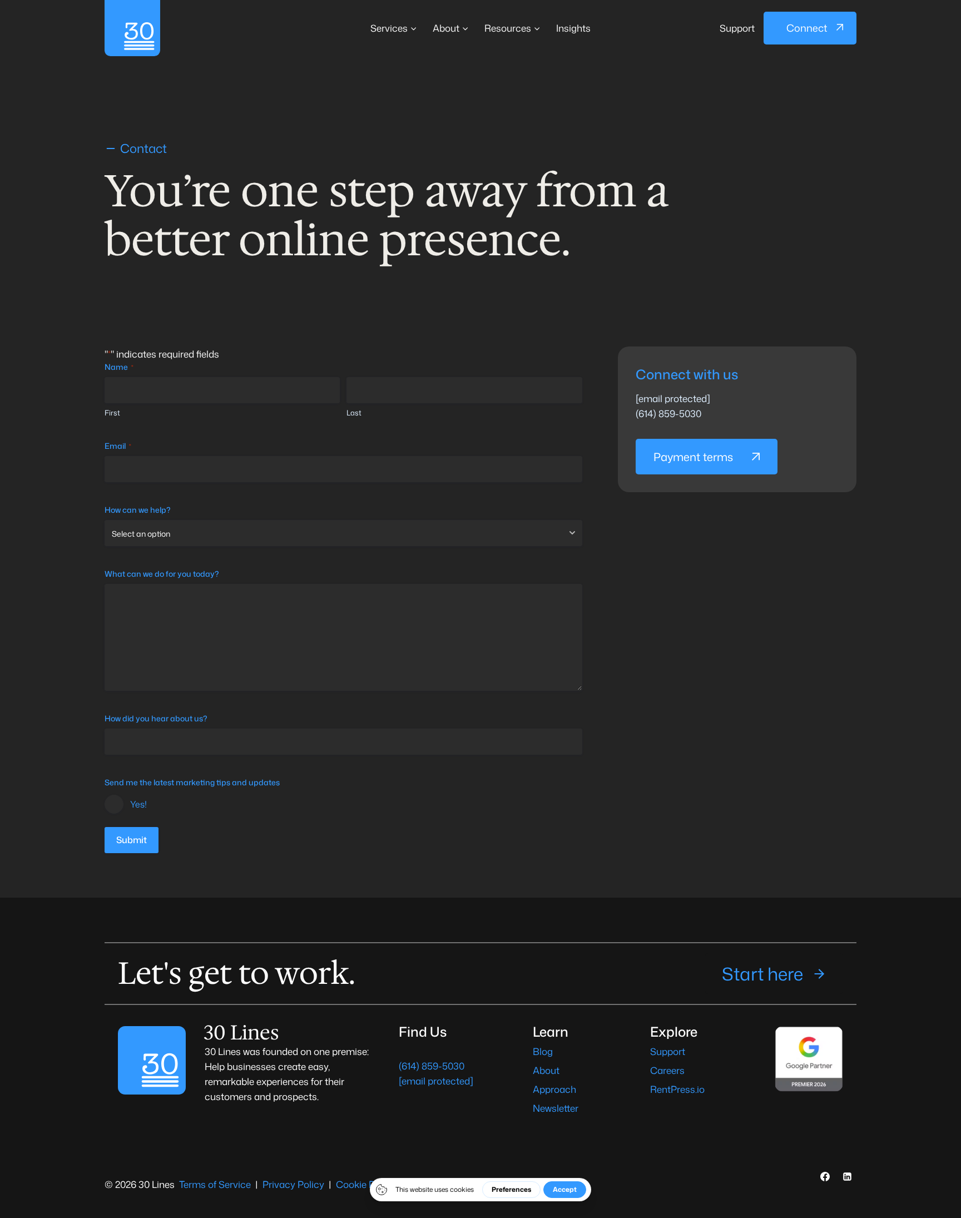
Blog (543, 1051)
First (112, 413)
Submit (131, 840)
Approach (554, 1089)
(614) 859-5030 (668, 413)
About (546, 1070)
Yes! (138, 804)
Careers (667, 1070)
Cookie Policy (365, 1184)
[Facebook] (825, 1176)
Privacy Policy (293, 1184)
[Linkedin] (847, 1176)
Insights (573, 27)
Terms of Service (215, 1184)
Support (737, 27)
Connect (806, 28)
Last (353, 413)
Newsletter (555, 1108)
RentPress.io (677, 1089)
